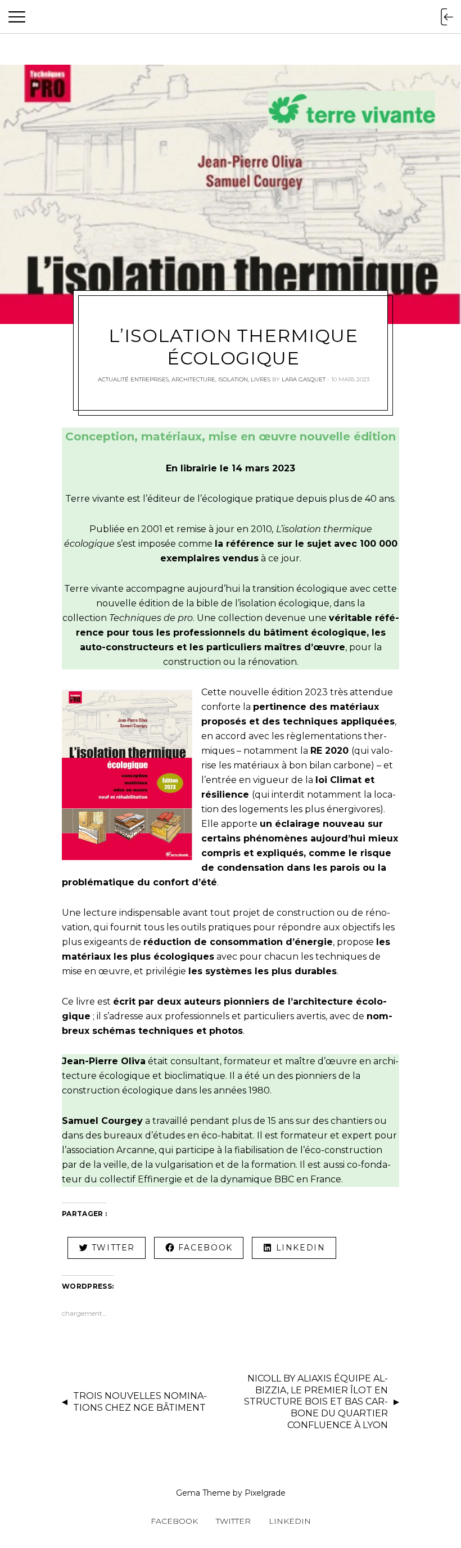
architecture (193, 379)
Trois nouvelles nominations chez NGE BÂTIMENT (140, 1401)
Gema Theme (203, 1493)
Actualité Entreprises (133, 379)
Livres (260, 379)
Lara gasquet (304, 379)
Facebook (174, 1521)
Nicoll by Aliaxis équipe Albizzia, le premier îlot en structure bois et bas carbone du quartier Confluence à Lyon (316, 1401)
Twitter (233, 1521)
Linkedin (290, 1521)
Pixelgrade (265, 1493)
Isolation (233, 379)
